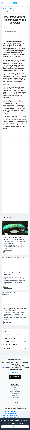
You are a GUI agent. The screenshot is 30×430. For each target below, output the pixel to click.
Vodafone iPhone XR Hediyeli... (11, 345)
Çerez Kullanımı (15, 393)
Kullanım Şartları (15, 395)
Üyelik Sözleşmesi (15, 391)
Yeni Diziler (15, 372)
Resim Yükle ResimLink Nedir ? (11, 335)
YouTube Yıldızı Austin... (9, 341)
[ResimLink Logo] (15, 3)
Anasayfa (5, 8)
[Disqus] (15, 158)
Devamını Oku (7, 251)
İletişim (3, 367)
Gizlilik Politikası (15, 397)
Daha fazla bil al (18, 423)
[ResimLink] (15, 377)
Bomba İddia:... (7, 348)
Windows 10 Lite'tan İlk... (9, 338)
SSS (15, 387)
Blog (11, 8)
